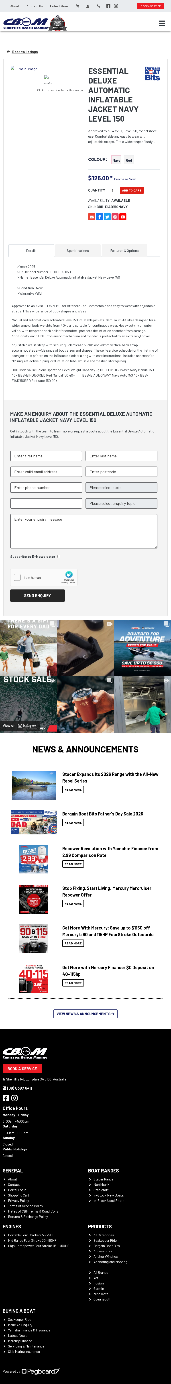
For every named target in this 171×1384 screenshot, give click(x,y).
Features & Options (124, 250)
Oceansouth (102, 1299)
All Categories (104, 1235)
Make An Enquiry (20, 1325)
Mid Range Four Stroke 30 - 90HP (32, 1240)
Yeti (96, 1278)
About (14, 6)
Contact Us (34, 6)
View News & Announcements (83, 1014)
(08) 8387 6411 (19, 1088)
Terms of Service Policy (25, 1206)
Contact (14, 1184)
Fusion (99, 1283)
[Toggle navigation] (162, 23)
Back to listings (25, 51)
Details (31, 250)
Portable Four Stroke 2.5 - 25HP (31, 1235)
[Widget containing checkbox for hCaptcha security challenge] (43, 577)
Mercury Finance (20, 1341)
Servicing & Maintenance (26, 1346)
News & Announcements (85, 749)
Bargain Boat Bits (107, 1245)
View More (32, 785)
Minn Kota (101, 1294)
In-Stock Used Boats (109, 1200)
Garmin (99, 1288)
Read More (73, 789)
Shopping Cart (18, 1195)
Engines (12, 1226)
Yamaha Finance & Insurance (29, 1330)
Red (129, 160)
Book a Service (22, 1068)
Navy (116, 160)
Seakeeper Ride (105, 1240)
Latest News (59, 6)
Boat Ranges (103, 1170)
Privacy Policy (18, 1200)
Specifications (78, 250)
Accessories (103, 1251)
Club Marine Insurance (24, 1351)
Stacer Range (103, 1179)
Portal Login (17, 1190)
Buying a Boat (19, 1311)
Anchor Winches (106, 1256)
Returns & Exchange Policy (28, 1216)
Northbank (101, 1184)
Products (100, 1226)
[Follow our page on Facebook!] (108, 6)
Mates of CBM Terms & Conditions (33, 1211)
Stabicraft (101, 1190)
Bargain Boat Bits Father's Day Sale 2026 (102, 813)
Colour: (97, 159)
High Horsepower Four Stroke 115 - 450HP (38, 1245)
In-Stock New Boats (109, 1195)
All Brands (101, 1272)
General (13, 1170)
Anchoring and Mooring (110, 1262)
